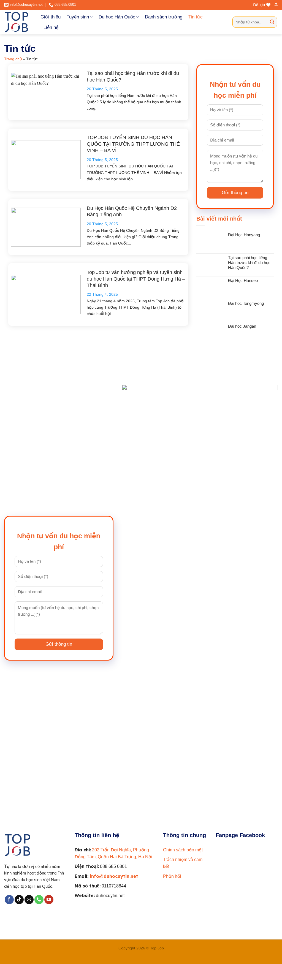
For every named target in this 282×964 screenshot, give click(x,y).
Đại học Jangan (242, 326)
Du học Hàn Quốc (117, 17)
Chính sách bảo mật (183, 850)
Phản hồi (172, 876)
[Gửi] (272, 22)
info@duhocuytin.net (114, 876)
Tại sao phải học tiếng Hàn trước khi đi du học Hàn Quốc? (249, 263)
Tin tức (195, 17)
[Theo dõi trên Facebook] (9, 899)
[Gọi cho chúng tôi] (39, 899)
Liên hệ (51, 27)
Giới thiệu (50, 17)
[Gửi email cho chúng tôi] (29, 899)
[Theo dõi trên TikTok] (19, 899)
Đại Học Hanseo (243, 280)
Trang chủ (13, 59)
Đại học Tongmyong (246, 303)
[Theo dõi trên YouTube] (48, 899)
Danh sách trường (163, 17)
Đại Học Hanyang (244, 235)
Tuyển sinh (78, 17)
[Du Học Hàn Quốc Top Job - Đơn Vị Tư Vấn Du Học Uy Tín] (18, 22)
